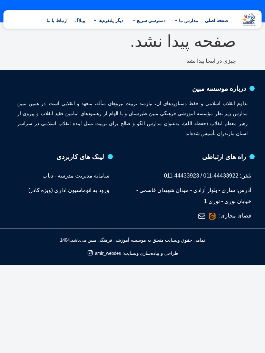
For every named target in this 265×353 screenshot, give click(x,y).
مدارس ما (188, 20)
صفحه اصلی (216, 20)
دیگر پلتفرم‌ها (111, 20)
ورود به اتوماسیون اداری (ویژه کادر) (68, 190)
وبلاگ (80, 20)
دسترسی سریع (151, 20)
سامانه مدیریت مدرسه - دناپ (75, 176)
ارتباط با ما (57, 20)
